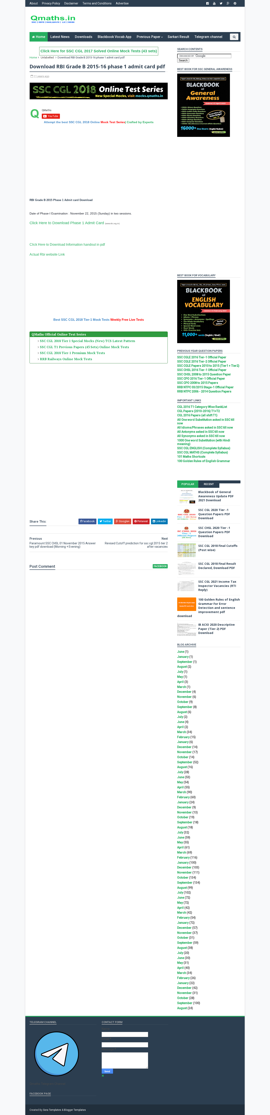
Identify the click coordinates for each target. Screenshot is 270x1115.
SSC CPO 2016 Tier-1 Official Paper (201, 378)
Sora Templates (52, 1109)
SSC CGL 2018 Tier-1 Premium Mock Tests (72, 353)
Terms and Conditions (97, 3)
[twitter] (221, 3)
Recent (209, 484)
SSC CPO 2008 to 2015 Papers (197, 382)
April (180, 682)
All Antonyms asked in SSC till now (200, 431)
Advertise (122, 3)
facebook (160, 566)
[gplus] (228, 3)
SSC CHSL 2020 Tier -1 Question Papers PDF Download (214, 532)
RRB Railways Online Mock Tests (66, 359)
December (184, 691)
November (184, 696)
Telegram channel (208, 37)
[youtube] (214, 3)
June (180, 651)
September (184, 661)
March (181, 687)
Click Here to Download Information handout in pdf (67, 244)
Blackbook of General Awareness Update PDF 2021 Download (216, 496)
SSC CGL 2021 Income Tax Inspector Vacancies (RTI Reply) (217, 586)
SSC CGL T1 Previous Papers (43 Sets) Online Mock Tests (84, 347)
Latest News (60, 37)
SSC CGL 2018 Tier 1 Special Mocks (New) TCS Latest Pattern (87, 341)
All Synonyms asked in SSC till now (201, 436)
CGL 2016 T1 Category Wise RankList (202, 407)
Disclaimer (71, 3)
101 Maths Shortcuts (191, 456)
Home (40, 37)
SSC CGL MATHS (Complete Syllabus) (202, 452)
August (182, 666)
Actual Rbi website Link (47, 254)
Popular (187, 484)
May (180, 676)
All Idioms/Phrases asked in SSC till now (205, 427)
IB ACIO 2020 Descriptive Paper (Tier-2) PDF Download (216, 629)
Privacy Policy (51, 3)
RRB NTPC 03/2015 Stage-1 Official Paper (205, 387)
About (34, 3)
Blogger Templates (75, 1109)
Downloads (83, 37)
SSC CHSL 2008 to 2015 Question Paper (204, 374)
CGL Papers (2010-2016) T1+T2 (198, 411)
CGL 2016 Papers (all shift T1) (197, 415)
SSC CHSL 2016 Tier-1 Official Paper (202, 370)
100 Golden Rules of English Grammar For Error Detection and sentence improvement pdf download (208, 607)
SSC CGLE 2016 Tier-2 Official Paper (201, 361)
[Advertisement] (163, 19)
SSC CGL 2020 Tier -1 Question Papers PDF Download (214, 514)
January (183, 656)
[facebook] (207, 3)
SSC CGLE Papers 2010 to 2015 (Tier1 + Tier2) (208, 365)
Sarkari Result (178, 37)
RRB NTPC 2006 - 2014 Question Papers (204, 391)
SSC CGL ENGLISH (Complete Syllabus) (203, 448)
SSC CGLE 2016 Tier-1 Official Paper (201, 357)
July (180, 671)
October (182, 702)
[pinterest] (235, 3)
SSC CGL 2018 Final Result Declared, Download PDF (217, 566)
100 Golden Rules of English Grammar (203, 461)
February (183, 737)
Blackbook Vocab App (114, 37)
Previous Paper (148, 37)
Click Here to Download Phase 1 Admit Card (67, 223)
